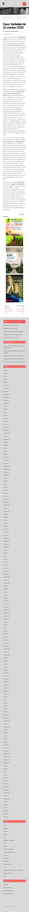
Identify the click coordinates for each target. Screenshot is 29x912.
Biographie (5, 828)
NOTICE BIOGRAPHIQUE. (19, 355)
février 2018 (6, 676)
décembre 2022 (6, 502)
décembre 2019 (6, 610)
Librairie (5, 846)
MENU (24, 4)
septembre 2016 (6, 727)
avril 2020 (5, 598)
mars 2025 (5, 421)
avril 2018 (5, 670)
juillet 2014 (5, 804)
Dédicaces (5, 834)
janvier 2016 (6, 750)
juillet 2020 (5, 589)
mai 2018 (5, 667)
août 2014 (5, 801)
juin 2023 (5, 484)
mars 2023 (5, 493)
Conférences (6, 831)
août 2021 (5, 550)
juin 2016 (5, 735)
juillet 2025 (5, 409)
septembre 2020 (6, 583)
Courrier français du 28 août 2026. (10, 325)
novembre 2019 (6, 613)
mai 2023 (5, 487)
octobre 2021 (6, 544)
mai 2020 (5, 595)
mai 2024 (5, 451)
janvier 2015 (6, 786)
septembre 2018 (6, 655)
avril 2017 (5, 706)
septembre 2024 (6, 439)
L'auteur (5, 843)
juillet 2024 (5, 445)
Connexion (5, 884)
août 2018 (5, 658)
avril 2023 (5, 490)
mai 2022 (5, 523)
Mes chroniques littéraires (8, 852)
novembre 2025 (6, 397)
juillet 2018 (5, 661)
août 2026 (5, 370)
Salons (4, 876)
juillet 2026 (5, 373)
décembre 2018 (6, 646)
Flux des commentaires (8, 890)
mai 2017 (5, 702)
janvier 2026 (6, 391)
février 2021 (6, 568)
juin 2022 (5, 520)
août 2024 (5, 442)
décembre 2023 (6, 466)
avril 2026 (5, 382)
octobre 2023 (6, 472)
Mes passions (6, 858)
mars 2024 (5, 457)
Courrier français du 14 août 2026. (10, 337)
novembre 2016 (6, 721)
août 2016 (5, 729)
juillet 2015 (5, 768)
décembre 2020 (6, 574)
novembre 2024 (6, 433)
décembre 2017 (6, 681)
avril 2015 (5, 777)
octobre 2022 (6, 508)
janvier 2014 (6, 816)
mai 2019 (5, 631)
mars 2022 (5, 529)
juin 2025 (5, 412)
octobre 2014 (6, 795)
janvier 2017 (6, 714)
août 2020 (5, 586)
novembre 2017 (6, 685)
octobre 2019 (6, 616)
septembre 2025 (6, 403)
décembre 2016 (6, 717)
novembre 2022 (6, 505)
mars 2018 (5, 673)
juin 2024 (5, 448)
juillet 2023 (5, 481)
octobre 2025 (6, 400)
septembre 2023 (6, 475)
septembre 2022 (6, 511)
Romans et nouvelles (7, 873)
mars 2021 (5, 565)
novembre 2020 (6, 577)
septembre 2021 (6, 547)
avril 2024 (5, 454)
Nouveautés (5, 861)
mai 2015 (5, 774)
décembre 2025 (6, 394)
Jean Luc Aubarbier (9, 16)
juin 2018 (5, 664)
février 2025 (6, 424)
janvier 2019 (6, 643)
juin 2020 (5, 592)
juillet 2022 (5, 517)
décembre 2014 (6, 789)
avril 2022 (5, 526)
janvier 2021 (6, 571)
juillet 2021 (5, 553)
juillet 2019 (5, 625)
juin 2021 (5, 556)
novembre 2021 (6, 541)
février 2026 (6, 388)
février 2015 (6, 783)
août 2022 (5, 514)
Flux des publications (7, 887)
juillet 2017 (5, 696)
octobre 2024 (6, 436)
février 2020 (6, 604)
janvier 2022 (6, 535)
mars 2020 (5, 601)
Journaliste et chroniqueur (8, 840)
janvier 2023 (6, 499)
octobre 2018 (6, 652)
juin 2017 (5, 700)
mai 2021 (5, 559)
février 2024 (6, 460)
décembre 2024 (6, 430)
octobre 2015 (6, 759)
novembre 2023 (6, 469)
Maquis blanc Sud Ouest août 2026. (10, 328)
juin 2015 (5, 771)
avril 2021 (5, 562)
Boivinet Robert (6, 358)
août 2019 (5, 622)
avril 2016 (5, 741)
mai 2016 (5, 738)
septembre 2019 (6, 619)
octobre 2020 (6, 580)
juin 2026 (5, 376)
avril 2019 (5, 634)
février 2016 (6, 747)
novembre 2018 (6, 649)
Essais (4, 837)
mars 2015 (5, 780)
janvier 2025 (6, 427)
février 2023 (6, 496)
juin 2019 (5, 628)
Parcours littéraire (7, 864)
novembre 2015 (6, 756)
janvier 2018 (6, 679)
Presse (4, 867)
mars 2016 (5, 744)
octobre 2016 (6, 723)
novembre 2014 (6, 792)
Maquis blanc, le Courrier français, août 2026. (13, 334)
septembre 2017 (6, 691)
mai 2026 (5, 379)
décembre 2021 (6, 538)
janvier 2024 (6, 463)
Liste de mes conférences (8, 849)
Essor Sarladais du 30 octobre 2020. (20, 311)
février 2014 (6, 813)
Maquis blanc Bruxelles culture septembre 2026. (13, 331)
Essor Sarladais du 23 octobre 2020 (14, 25)
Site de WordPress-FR (7, 893)
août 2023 (5, 478)
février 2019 (6, 640)
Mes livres (5, 855)
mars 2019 (5, 637)
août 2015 (5, 765)
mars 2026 (5, 385)
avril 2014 (5, 807)
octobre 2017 (6, 688)
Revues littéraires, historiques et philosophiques (13, 870)
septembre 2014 (6, 798)
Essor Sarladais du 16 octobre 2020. (9, 311)
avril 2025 (5, 418)
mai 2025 (5, 415)
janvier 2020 (6, 607)
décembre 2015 (6, 753)
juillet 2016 (5, 732)
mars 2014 (5, 810)
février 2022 (6, 532)
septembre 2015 (6, 762)
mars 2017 (5, 708)
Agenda (5, 825)
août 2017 (5, 694)
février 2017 (6, 711)
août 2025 (5, 406)
